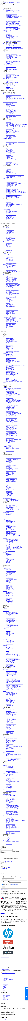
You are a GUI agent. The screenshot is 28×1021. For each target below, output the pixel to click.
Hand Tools (5, 120)
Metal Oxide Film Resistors (11, 369)
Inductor (5, 591)
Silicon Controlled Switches (11, 749)
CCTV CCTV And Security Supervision (14, 271)
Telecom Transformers (10, 615)
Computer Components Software (12, 307)
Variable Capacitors (10, 346)
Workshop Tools (9, 150)
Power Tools (8, 155)
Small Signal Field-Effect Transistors (13, 544)
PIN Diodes (8, 528)
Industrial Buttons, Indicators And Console (14, 25)
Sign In (5, 868)
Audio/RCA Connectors (11, 406)
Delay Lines (8, 487)
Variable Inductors (9, 593)
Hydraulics (5, 178)
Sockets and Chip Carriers (11, 791)
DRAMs (7, 555)
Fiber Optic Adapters (10, 420)
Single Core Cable (9, 62)
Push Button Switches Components (13, 21)
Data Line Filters (9, 774)
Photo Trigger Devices (10, 589)
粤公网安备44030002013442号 (8, 973)
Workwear (8, 233)
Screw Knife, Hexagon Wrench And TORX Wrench (16, 124)
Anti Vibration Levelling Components (13, 115)
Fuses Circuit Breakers (7, 64)
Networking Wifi (9, 304)
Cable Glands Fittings (10, 60)
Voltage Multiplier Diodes (11, 533)
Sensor (4, 691)
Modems (7, 804)
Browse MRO (6, 980)
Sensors (7, 40)
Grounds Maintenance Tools (11, 159)
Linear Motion (9, 162)
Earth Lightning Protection (11, 69)
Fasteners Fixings (6, 209)
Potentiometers (9, 368)
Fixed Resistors (9, 354)
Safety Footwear (9, 234)
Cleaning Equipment (10, 319)
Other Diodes (8, 527)
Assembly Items (9, 449)
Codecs (7, 800)
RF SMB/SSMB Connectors (12, 421)
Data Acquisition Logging (11, 288)
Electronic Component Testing (12, 283)
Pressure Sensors (9, 692)
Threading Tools (9, 129)
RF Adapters (8, 404)
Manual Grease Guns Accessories (13, 131)
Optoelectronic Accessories (11, 579)
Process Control (9, 32)
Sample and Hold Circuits (11, 714)
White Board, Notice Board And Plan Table (15, 256)
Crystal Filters (8, 779)
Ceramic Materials (9, 103)
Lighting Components (10, 74)
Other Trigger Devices (10, 741)
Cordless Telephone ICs (11, 809)
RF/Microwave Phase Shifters (12, 685)
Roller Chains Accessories (11, 173)
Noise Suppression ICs (10, 733)
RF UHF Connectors (10, 427)
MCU (4, 455)
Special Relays (9, 635)
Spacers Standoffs (9, 218)
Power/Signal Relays (10, 629)
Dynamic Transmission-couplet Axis (13, 176)
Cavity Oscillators (9, 665)
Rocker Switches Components (12, 15)
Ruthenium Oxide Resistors (11, 380)
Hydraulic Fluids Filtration (11, 184)
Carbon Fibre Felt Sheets (11, 110)
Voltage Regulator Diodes (11, 526)
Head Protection (9, 236)
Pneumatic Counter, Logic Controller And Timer (16, 192)
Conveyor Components (10, 105)
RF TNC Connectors (10, 414)
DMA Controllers (9, 474)
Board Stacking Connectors (11, 433)
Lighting (5, 72)
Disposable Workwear (10, 240)
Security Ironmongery (7, 264)
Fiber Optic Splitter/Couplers (12, 817)
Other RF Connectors (10, 402)
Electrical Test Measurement (11, 281)
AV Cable (8, 63)
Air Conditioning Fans (10, 45)
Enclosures (8, 87)
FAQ (17, 2)
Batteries (5, 608)
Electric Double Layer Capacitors (12, 351)
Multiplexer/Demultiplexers (11, 489)
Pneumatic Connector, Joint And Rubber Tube (15, 191)
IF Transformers (9, 626)
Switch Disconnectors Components (13, 10)
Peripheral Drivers (9, 599)
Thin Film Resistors (10, 355)
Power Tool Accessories (11, 153)
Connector (5, 387)
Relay (4, 628)
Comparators (8, 711)
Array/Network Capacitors (11, 341)
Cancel (2, 1019)
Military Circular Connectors (12, 389)
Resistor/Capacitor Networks (12, 384)
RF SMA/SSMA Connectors (12, 412)
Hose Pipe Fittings (9, 203)
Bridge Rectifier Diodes (10, 524)
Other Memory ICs (10, 559)
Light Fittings (8, 76)
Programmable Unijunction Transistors (14, 746)
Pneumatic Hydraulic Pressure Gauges (13, 195)
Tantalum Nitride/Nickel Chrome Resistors (14, 381)
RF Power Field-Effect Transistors (13, 548)
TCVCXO (8, 647)
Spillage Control (9, 243)
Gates (7, 485)
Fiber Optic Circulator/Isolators (12, 827)
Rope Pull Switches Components (12, 23)
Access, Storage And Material (9, 93)
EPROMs (8, 561)
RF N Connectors (9, 424)
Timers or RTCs (9, 466)
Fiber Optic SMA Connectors (12, 435)
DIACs (7, 745)
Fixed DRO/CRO (9, 661)
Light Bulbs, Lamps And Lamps (12, 75)
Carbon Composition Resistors (12, 373)
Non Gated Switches (10, 751)
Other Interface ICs (10, 596)
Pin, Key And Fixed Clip (11, 217)
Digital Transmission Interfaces (12, 805)
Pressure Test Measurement (11, 294)
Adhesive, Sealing (7, 138)
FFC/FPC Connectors (10, 426)
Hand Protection (9, 231)
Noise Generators (9, 688)
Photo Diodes (8, 584)
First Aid (7, 245)
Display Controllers (10, 469)
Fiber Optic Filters (9, 832)
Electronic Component (10, 31)
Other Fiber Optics (9, 818)
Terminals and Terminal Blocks (12, 841)
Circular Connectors (10, 408)
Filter (4, 773)
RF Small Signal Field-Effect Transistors (14, 547)
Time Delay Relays (10, 633)
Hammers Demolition (10, 135)
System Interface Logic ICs (11, 478)
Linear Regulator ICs (10, 507)
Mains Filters (8, 775)
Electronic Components (8, 979)
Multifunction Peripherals (11, 471)
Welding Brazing (9, 156)
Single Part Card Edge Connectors (13, 401)
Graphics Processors (10, 480)
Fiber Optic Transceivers (11, 822)
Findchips (5, 997)
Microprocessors (9, 461)
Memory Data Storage (10, 313)
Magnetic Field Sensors (10, 700)
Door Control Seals (10, 266)
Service (4, 987)
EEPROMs (8, 556)
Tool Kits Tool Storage (10, 132)
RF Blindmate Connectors (11, 431)
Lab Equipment (9, 292)
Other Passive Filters (10, 778)
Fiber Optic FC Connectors (11, 419)
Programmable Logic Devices (12, 500)
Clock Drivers (9, 491)
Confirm (6, 1019)
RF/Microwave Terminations (12, 676)
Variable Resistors (9, 362)
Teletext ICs (8, 729)
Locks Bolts (8, 267)
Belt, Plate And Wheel (10, 152)
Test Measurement (7, 274)
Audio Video (8, 299)
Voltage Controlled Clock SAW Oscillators (14, 655)
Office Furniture (9, 261)
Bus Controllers (9, 467)
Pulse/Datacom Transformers (12, 613)
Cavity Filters (8, 784)
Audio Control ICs (9, 722)
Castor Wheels (9, 106)
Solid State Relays (9, 578)
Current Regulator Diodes (11, 531)
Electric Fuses (8, 514)
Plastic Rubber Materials (11, 116)
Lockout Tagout (9, 250)
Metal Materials (9, 104)
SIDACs (7, 742)
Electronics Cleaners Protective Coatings (14, 318)
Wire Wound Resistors (10, 360)
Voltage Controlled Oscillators (12, 658)
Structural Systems (9, 109)
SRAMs (7, 553)
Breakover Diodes (9, 744)
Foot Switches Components (11, 14)
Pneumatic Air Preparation (11, 193)
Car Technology (9, 308)
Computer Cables (9, 52)
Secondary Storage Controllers (12, 468)
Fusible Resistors (9, 366)
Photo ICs (8, 581)
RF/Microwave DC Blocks (11, 687)
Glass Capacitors (9, 349)
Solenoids (8, 34)
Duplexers (8, 785)
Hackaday (5, 1001)
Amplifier (5, 708)
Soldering (8, 157)
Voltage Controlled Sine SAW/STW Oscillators (15, 656)
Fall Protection (9, 237)
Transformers (6, 611)
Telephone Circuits (9, 801)
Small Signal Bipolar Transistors (12, 539)
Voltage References (10, 511)
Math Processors (9, 475)
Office (4, 253)
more (13, 910)
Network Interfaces (10, 798)
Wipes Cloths (8, 325)
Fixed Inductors (9, 592)
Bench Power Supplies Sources (12, 293)
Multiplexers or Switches (11, 755)
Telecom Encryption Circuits (12, 812)
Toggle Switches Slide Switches (12, 22)
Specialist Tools (9, 137)
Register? (22, 877)
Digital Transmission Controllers (12, 808)
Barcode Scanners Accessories (12, 310)
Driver (4, 594)
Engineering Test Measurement (12, 290)
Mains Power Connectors (11, 396)
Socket (4, 789)
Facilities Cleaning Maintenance (9, 317)
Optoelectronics (6, 568)
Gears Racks (8, 169)
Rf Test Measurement (10, 291)
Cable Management (10, 56)
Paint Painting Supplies (10, 324)
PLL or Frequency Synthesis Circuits (13, 754)
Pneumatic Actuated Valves (11, 190)
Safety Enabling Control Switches (13, 28)
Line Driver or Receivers (11, 595)
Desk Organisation (9, 257)
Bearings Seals (6, 160)
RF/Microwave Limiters (11, 682)
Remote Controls (9, 301)
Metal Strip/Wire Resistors (11, 379)
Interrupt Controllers (10, 476)
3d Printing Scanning (10, 314)
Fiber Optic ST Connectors (11, 428)
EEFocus (5, 998)
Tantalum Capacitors (10, 340)
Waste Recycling (9, 326)
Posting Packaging (9, 259)
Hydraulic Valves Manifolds (11, 182)
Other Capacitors (9, 348)
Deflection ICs (9, 728)
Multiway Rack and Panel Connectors (13, 400)
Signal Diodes (9, 532)
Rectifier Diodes (9, 522)
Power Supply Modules (10, 505)
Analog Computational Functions (12, 759)
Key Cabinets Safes (10, 268)
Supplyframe (5, 996)
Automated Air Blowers (11, 179)
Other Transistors (9, 541)
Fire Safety (8, 244)
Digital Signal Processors (11, 465)
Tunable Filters (9, 787)
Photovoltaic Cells (9, 588)
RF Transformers (9, 614)
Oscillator (5, 645)
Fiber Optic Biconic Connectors (12, 444)
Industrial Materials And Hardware (10, 102)
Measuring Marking (10, 128)
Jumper (7, 378)
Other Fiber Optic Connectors (12, 399)
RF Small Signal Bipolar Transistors (13, 546)
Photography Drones (10, 311)
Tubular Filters (9, 788)
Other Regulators (9, 508)
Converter (5, 765)
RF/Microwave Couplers (11, 678)
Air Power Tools (9, 158)
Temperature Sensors (10, 696)
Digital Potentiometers (10, 771)
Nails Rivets (8, 210)
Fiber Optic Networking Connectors (13, 439)
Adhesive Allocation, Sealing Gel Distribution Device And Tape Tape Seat (15, 143)
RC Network (5, 382)
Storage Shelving (9, 99)
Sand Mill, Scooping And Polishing (13, 125)
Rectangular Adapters (10, 407)
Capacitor (5, 336)
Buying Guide (8, 2)
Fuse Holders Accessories (11, 67)
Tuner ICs (8, 727)
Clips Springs (8, 219)
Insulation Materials (10, 108)
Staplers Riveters (9, 123)
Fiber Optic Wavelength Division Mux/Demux (15, 820)
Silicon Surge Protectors (11, 740)
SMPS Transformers (10, 616)
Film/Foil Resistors (9, 371)
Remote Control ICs (10, 725)
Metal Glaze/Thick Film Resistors (13, 361)
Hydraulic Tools (9, 186)
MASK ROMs (9, 562)
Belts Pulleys (8, 171)
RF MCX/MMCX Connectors (12, 425)
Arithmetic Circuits (10, 495)
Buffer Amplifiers (9, 713)
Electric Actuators (9, 172)
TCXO (7, 649)
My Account (5, 982)
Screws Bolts (8, 212)
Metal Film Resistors (10, 359)
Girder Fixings (9, 216)
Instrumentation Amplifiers (11, 712)
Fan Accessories (9, 44)
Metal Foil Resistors (10, 363)
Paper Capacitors (9, 352)
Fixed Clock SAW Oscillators (12, 654)
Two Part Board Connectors (11, 418)
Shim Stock (8, 117)
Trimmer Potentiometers (11, 374)
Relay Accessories (9, 80)
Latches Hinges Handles (11, 265)
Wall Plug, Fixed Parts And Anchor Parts (14, 220)
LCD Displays (9, 575)
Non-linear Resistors (10, 356)
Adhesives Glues (9, 140)
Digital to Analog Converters (12, 769)
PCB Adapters (9, 434)
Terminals (8, 842)
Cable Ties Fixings (9, 58)
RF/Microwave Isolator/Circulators (13, 680)
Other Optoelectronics (10, 572)
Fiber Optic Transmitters (11, 826)
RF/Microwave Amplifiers (11, 672)
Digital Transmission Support (12, 814)
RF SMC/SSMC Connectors (12, 429)
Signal (4, 752)
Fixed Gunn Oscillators (10, 666)
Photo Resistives (9, 587)
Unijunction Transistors (10, 551)
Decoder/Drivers (9, 493)
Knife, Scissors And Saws (11, 136)
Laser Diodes (8, 580)
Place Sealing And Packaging (12, 164)
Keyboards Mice (9, 300)
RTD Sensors (8, 704)
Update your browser (5, 889)
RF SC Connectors (10, 438)
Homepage (3, 913)
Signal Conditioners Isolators (12, 82)
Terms (4, 988)
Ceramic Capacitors (10, 339)
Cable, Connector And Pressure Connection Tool (16, 126)
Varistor (7, 376)
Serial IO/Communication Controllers (13, 458)
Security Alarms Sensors (11, 270)
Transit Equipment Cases (11, 97)
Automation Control (7, 30)
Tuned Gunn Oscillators (11, 662)
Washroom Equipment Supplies (12, 321)
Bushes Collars (9, 170)
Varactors (8, 525)
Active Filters (8, 782)
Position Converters (10, 766)
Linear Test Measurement (11, 279)
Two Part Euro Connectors (11, 422)
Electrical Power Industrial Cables (13, 61)
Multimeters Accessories (11, 297)
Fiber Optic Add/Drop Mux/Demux (13, 831)
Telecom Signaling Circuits (11, 807)
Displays (7, 576)
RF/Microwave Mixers (10, 675)
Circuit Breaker (9, 513)
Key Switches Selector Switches (12, 20)
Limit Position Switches (10, 11)
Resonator (5, 639)
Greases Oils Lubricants (11, 323)
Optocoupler (8, 574)
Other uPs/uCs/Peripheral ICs (12, 459)
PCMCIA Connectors (10, 441)
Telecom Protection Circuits (11, 799)
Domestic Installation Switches (12, 27)
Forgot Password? (14, 884)
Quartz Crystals (9, 640)
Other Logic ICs (9, 494)
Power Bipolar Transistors (11, 542)
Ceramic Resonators (10, 641)
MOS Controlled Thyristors (11, 748)
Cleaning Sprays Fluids (10, 320)
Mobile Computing (10, 305)
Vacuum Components (10, 180)
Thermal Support (6, 837)
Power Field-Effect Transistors (12, 540)
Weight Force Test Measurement (12, 276)
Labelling (8, 303)
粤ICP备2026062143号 (5, 969)
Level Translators (9, 602)
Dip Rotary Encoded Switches (12, 29)
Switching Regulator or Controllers (13, 509)
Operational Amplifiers (10, 709)
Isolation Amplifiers (10, 715)
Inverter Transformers (10, 622)
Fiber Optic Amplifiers (10, 829)
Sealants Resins (9, 144)
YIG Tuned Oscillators (10, 660)
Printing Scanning (9, 312)
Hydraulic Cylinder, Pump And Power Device (15, 183)
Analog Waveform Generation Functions (14, 758)
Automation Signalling (10, 38)
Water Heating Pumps (10, 206)
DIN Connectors (9, 416)
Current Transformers (10, 618)
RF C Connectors (9, 436)
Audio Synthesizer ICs (10, 720)
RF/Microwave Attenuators (11, 671)
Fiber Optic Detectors (10, 825)
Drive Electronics (9, 601)
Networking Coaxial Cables (11, 54)
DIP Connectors (9, 445)
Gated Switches (9, 747)
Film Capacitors (9, 342)
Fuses (7, 68)
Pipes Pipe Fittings (9, 205)
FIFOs (7, 558)
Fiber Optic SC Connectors (11, 415)
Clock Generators (9, 460)
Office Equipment (9, 260)
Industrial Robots (9, 37)
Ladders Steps (9, 96)
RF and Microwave (7, 669)
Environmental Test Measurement (13, 284)
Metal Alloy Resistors (10, 372)
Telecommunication (7, 794)
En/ (19, 2)
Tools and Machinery (10, 451)
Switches (5, 9)
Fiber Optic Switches (10, 821)
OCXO (7, 653)
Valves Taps (8, 202)
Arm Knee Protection (10, 232)
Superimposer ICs (9, 732)
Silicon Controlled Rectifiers (11, 738)
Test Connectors (9, 286)
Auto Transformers (9, 624)
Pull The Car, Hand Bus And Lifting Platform (15, 98)
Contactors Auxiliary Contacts (12, 36)
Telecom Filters (9, 786)
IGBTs (7, 545)
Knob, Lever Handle (10, 112)
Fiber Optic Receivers (10, 828)
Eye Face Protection (10, 230)
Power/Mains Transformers (11, 612)
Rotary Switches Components (12, 17)
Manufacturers (6, 981)
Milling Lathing (9, 151)
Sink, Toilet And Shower (11, 208)
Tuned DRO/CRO (9, 664)
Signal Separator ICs (10, 731)
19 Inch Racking (9, 88)
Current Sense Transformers (11, 620)
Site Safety (5, 241)
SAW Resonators (9, 644)
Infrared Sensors (9, 701)
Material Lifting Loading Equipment (13, 95)
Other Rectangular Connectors (12, 409)
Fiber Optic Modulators (10, 833)
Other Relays (8, 631)
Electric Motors (9, 35)
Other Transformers (10, 621)
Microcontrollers (9, 456)
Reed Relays (8, 634)
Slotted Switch (9, 585)
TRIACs (7, 739)
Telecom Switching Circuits (11, 811)
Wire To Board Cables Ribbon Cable (13, 55)
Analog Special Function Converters (13, 772)
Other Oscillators (9, 648)
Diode (4, 519)
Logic (4, 482)
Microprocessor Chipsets (11, 481)
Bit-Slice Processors (10, 472)
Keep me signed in (7, 884)
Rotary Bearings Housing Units (12, 163)
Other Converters (9, 767)
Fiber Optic (5, 815)
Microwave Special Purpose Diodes (13, 535)
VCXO (7, 651)
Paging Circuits (9, 813)
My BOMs (5, 984)
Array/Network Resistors (11, 358)
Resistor (4, 353)
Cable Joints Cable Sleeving (11, 57)
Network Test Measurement (11, 278)
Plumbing (5, 200)
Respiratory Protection (10, 238)
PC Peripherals (6, 298)
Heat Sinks (8, 838)
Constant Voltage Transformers (12, 625)
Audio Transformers (10, 619)
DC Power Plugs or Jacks (11, 432)
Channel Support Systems (11, 111)
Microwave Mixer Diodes (11, 529)
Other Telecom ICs (10, 797)
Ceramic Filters (9, 780)
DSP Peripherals (9, 464)
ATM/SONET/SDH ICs (11, 795)
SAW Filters (8, 777)
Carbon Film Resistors (10, 375)
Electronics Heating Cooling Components (14, 48)
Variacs (7, 627)
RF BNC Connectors (10, 411)
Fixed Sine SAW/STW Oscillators (13, 659)
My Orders (3, 2)
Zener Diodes (8, 520)
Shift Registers (9, 492)
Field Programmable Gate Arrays (12, 499)
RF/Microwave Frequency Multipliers (13, 689)
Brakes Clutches (9, 177)
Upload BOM (3, 852)
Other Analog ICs (9, 705)
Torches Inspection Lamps (11, 77)
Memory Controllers (10, 473)
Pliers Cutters (8, 122)
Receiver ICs (8, 721)
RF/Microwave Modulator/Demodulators (14, 684)
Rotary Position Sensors (11, 695)
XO (6, 646)
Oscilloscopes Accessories (11, 280)
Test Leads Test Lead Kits (11, 287)
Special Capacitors (9, 345)
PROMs (7, 564)
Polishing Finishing (10, 113)
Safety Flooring (9, 247)
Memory (5, 552)
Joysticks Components (10, 18)
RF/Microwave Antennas (11, 674)
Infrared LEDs (9, 582)
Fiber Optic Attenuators (10, 824)
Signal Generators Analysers (11, 296)
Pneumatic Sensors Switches (11, 196)
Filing (7, 258)
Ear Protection (9, 228)
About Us (13, 2)
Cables (4, 51)
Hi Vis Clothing (9, 239)
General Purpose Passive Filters (12, 781)
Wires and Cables (9, 447)
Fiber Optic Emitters (10, 819)
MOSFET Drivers (9, 600)
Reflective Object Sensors (11, 702)
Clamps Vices (8, 133)
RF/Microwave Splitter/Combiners (13, 681)
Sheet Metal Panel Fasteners (11, 211)
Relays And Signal (7, 78)
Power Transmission (7, 168)
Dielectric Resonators (10, 642)
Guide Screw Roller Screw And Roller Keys (15, 175)
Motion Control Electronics (11, 756)
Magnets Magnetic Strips (11, 215)
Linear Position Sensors (10, 694)
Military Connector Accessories (12, 448)
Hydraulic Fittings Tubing (11, 185)
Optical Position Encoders (11, 571)
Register (2, 868)
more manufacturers (5, 957)
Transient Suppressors (10, 521)
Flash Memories (9, 554)
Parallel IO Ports (9, 462)
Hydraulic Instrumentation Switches (13, 188)
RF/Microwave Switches (11, 673)
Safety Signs (8, 246)
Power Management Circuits (11, 506)
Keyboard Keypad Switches (11, 12)
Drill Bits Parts (9, 149)
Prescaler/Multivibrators (10, 496)
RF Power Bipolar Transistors (12, 549)
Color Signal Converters (11, 724)
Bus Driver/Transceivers (11, 484)
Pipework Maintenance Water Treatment (14, 204)
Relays (7, 81)
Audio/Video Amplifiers (11, 719)
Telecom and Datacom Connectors (13, 394)
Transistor (5, 538)
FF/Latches (8, 486)
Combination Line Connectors (12, 405)
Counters (7, 488)
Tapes (7, 139)
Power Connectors (9, 398)
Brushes (7, 328)
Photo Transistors (9, 586)
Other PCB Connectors (10, 442)
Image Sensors (9, 699)
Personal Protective (7, 227)
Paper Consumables (10, 254)
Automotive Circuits (10, 760)
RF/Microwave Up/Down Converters (13, 686)
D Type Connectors (10, 391)
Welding (5, 148)
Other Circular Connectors (11, 393)
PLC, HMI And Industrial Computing (13, 41)
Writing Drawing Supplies (11, 263)
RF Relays (8, 632)
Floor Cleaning (9, 327)
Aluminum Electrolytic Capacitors (13, 343)
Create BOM (3, 861)
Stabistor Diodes (9, 536)
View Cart (10, 867)
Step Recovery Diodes (10, 534)
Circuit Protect (6, 512)
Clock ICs (8, 726)
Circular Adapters (9, 395)
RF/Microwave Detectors (11, 679)
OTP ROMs (8, 560)
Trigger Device (6, 736)
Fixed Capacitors (9, 338)
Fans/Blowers (8, 839)
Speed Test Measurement (11, 277)
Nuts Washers (8, 213)
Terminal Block (6, 840)
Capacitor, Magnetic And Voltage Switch (14, 16)
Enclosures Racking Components (12, 85)
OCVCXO (8, 652)
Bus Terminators (9, 604)
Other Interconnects (10, 392)
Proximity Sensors (9, 698)
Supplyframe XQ (6, 995)
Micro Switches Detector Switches (13, 24)
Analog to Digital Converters (12, 768)
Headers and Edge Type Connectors (13, 388)
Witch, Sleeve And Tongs (11, 130)
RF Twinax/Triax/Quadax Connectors (13, 413)
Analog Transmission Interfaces (12, 806)
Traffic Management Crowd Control (13, 248)
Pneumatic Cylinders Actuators (12, 189)
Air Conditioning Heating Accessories (13, 47)
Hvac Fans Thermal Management (10, 43)
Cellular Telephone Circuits (11, 802)
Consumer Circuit (6, 716)
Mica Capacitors (9, 347)
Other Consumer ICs (10, 718)
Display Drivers (9, 598)
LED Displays (9, 573)
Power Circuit (6, 504)
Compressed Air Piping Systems (12, 197)
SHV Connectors (9, 440)
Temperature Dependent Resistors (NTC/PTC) (15, 365)
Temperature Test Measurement (12, 285)
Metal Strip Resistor (10, 367)
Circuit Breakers (9, 65)
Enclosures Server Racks (8, 84)
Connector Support (7, 446)
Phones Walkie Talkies (10, 306)
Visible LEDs (8, 569)
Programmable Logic (7, 498)
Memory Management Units (11, 479)
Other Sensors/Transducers (11, 693)
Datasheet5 (5, 999)
